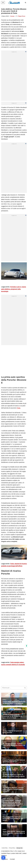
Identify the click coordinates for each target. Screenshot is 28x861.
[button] (3, 857)
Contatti (12, 859)
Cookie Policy (4, 847)
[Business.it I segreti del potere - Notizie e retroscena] (14, 2)
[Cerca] (25, 2)
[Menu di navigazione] (3, 2)
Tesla (18, 408)
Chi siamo (4, 859)
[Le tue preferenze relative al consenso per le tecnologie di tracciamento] (26, 645)
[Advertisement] (14, 360)
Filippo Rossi (21, 16)
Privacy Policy (12, 847)
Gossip (12, 16)
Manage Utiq (19, 848)
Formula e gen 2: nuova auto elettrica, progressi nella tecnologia (13, 289)
